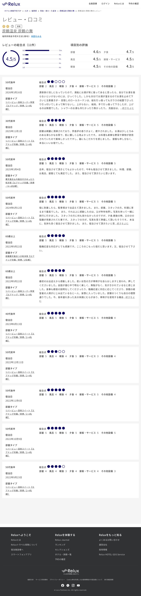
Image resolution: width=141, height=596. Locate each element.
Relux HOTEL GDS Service (112, 554)
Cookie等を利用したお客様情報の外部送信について (84, 580)
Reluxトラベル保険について (24, 544)
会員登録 (93, 3)
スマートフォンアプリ (21, 554)
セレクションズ (62, 549)
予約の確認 (133, 3)
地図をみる (36, 36)
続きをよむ (128, 108)
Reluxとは (119, 3)
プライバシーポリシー (57, 580)
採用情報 (103, 549)
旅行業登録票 (108, 580)
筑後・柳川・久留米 (48, 11)
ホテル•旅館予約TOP (12, 11)
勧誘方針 (31, 580)
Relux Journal (62, 539)
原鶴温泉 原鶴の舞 (67, 11)
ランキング (60, 544)
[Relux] (11, 3)
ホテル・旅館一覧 (63, 554)
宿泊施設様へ (17, 549)
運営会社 (103, 544)
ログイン (105, 3)
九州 (26, 11)
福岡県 (34, 11)
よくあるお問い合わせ (109, 539)
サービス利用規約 (42, 580)
